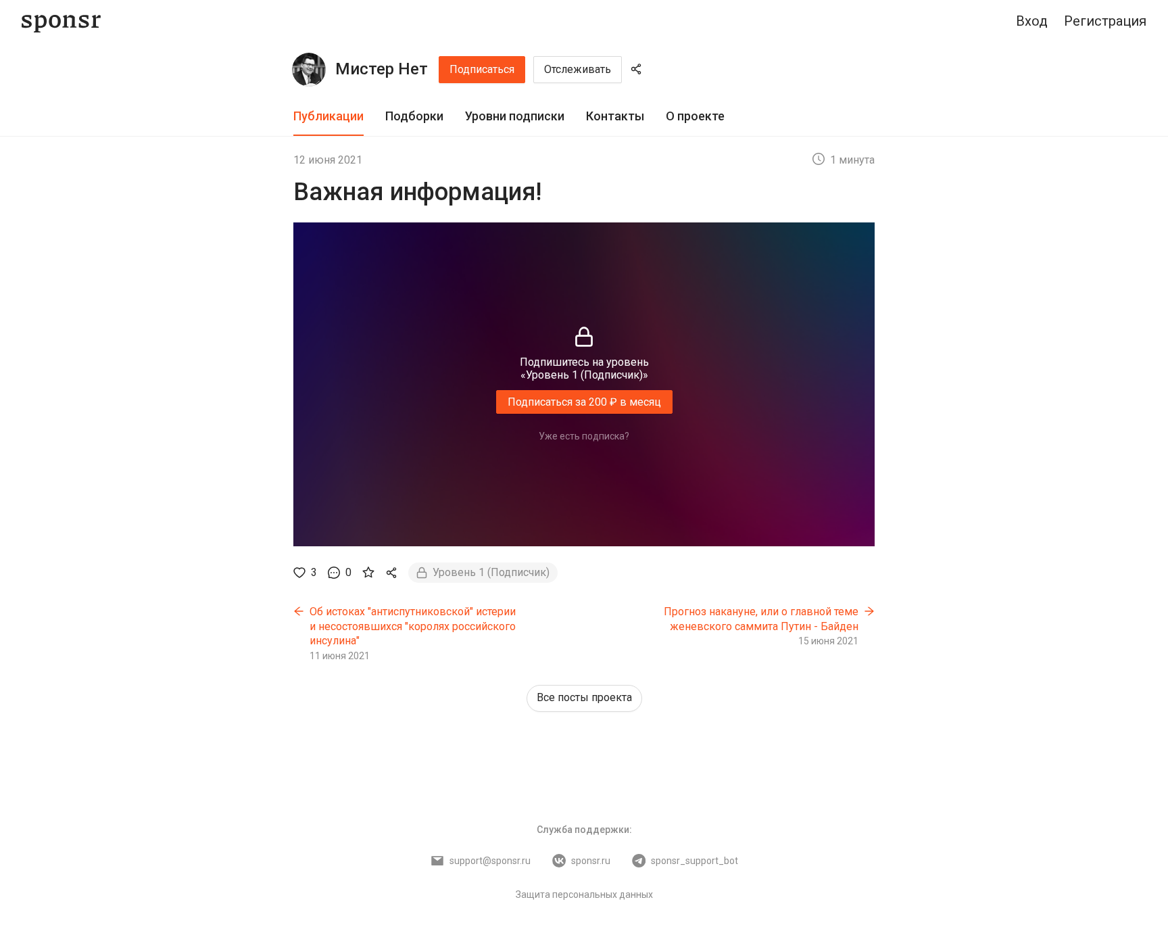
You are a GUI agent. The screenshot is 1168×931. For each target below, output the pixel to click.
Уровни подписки (514, 116)
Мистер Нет (381, 68)
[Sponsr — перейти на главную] (61, 21)
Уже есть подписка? (584, 436)
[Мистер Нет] (309, 70)
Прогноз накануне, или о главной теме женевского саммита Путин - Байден (761, 619)
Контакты (615, 116)
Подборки (414, 116)
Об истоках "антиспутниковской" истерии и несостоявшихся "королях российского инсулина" (413, 626)
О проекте (695, 116)
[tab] (328, 116)
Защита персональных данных (584, 894)
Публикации (328, 116)
